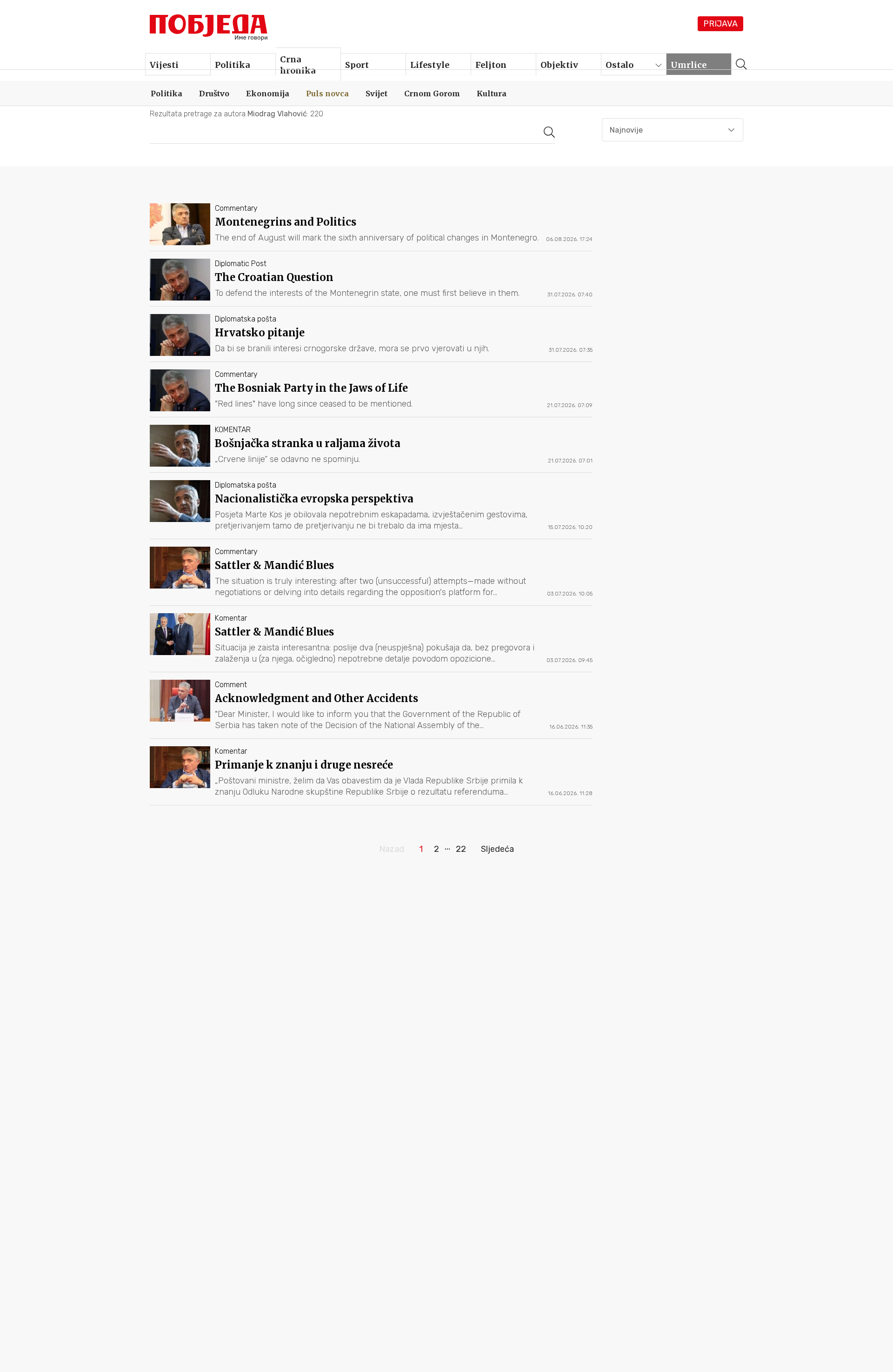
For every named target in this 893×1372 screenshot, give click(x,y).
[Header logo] (209, 25)
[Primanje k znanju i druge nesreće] (371, 775)
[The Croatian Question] (371, 282)
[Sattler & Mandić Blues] (371, 576)
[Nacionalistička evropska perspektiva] (371, 509)
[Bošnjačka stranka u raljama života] (371, 448)
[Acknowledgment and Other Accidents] (371, 709)
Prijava (720, 24)
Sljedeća (497, 849)
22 (461, 849)
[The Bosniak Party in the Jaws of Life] (371, 393)
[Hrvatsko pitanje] (371, 337)
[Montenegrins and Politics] (371, 227)
